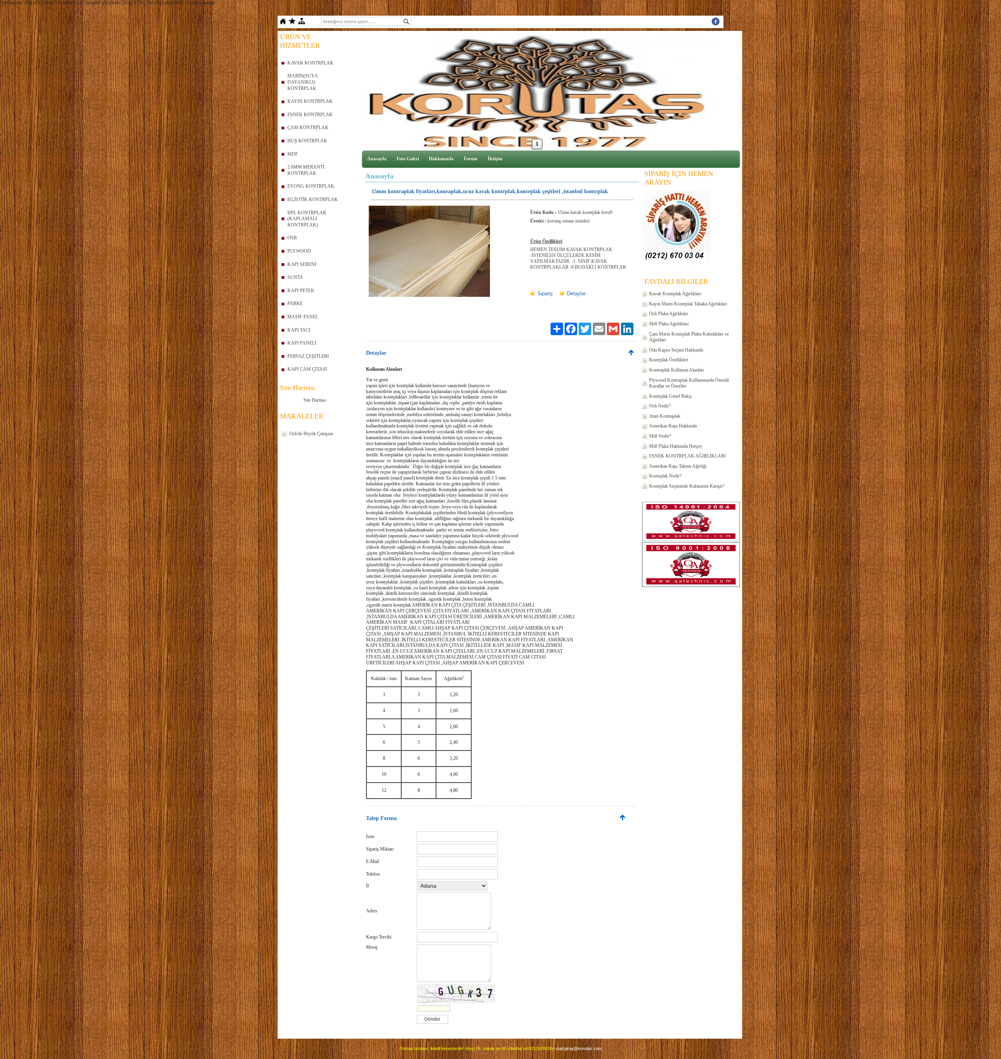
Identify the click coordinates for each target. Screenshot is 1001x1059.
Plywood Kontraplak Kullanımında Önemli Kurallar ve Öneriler (689, 383)
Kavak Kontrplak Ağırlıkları (675, 293)
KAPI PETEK (300, 290)
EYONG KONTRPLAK (310, 186)
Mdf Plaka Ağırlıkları (669, 324)
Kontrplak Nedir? (665, 476)
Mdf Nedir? (660, 436)
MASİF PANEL (302, 316)
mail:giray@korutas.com (579, 1048)
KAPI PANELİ (301, 343)
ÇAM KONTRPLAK (307, 127)
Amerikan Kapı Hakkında (673, 426)
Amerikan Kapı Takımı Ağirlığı (678, 466)
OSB (292, 238)
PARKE (295, 303)
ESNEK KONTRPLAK (310, 114)
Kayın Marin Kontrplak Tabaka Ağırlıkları (688, 304)
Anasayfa (376, 159)
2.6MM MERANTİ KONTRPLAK (306, 170)
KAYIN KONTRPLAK (310, 101)
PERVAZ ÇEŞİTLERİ (308, 356)
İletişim (495, 159)
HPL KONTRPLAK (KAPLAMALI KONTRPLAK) (306, 219)
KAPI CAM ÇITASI (307, 369)
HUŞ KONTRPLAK (307, 141)
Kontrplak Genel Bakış (670, 396)
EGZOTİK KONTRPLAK (312, 199)
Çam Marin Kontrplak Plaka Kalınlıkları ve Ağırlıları (689, 337)
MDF (292, 154)
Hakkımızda (441, 159)
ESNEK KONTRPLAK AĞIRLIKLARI (687, 456)
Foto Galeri (407, 159)
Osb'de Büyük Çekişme (311, 433)
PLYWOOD (299, 251)
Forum (470, 159)
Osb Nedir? (660, 406)
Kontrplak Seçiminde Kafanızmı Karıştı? (686, 486)
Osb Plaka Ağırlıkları (668, 313)
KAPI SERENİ (301, 264)
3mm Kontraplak (664, 416)
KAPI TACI (298, 330)
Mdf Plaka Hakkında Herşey (675, 446)
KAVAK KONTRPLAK (310, 63)
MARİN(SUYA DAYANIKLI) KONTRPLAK (302, 82)
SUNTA (295, 277)
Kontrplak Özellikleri (668, 360)
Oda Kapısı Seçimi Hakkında (676, 350)
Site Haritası (314, 400)
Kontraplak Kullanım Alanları (676, 370)
